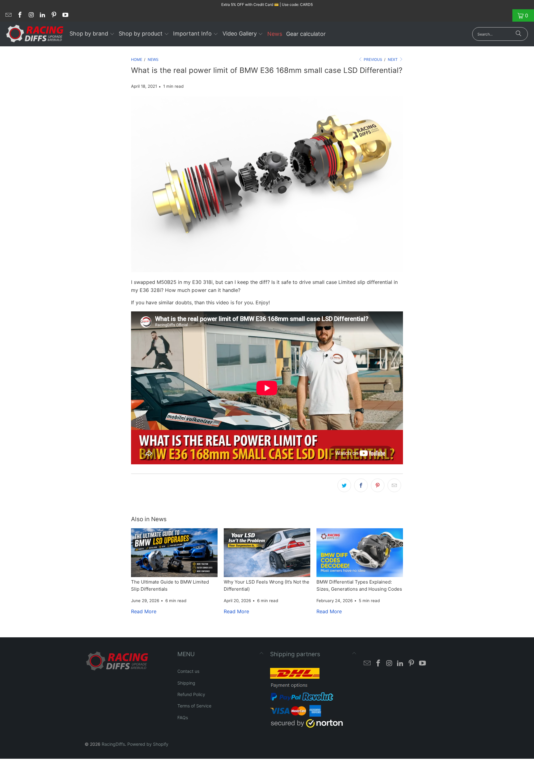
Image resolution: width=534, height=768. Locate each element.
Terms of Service (194, 705)
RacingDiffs (113, 744)
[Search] (518, 34)
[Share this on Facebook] (361, 485)
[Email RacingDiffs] (8, 15)
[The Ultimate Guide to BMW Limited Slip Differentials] (174, 552)
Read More (143, 611)
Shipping (186, 683)
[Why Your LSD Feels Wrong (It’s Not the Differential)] (267, 552)
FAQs (182, 717)
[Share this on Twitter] (344, 485)
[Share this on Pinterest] (377, 485)
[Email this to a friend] (394, 485)
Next (393, 59)
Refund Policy (191, 694)
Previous (372, 59)
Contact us (188, 671)
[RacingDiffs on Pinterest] (53, 15)
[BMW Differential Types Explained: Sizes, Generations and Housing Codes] (359, 552)
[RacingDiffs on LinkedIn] (42, 15)
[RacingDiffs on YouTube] (64, 15)
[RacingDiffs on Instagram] (31, 15)
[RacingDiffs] (34, 34)
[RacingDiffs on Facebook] (19, 15)
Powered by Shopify (147, 744)
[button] (92, 34)
